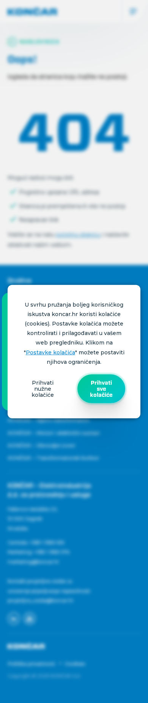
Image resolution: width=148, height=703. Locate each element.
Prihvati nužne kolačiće (42, 388)
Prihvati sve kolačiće (101, 389)
